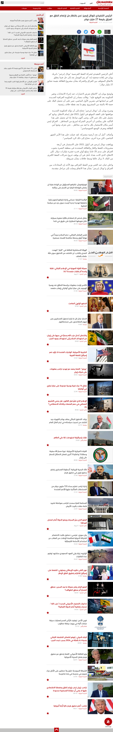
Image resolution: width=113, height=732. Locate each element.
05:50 (75, 460)
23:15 (80, 425)
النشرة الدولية (62, 8)
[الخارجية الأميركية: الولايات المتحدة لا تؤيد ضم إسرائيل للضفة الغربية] (100, 354)
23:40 (75, 544)
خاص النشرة (83, 274)
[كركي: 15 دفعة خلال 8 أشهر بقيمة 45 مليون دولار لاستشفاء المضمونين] (40, 69)
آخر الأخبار (39, 15)
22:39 (75, 391)
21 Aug (76, 274)
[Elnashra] (104, 2)
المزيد (23, 58)
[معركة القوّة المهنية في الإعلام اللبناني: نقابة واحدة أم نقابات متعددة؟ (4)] (100, 270)
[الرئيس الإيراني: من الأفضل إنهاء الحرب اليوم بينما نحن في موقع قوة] (40, 82)
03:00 (76, 341)
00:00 (75, 190)
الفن (91, 3)
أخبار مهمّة (87, 8)
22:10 (77, 626)
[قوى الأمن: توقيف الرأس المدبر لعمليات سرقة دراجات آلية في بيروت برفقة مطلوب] (100, 622)
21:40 (80, 259)
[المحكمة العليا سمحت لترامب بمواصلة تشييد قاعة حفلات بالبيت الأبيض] (100, 505)
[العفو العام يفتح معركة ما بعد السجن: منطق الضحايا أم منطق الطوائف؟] (100, 589)
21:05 (80, 576)
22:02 (75, 358)
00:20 (75, 240)
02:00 (76, 306)
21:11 (75, 208)
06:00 (76, 592)
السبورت (82, 3)
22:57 (75, 509)
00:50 (79, 643)
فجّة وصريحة (37, 8)
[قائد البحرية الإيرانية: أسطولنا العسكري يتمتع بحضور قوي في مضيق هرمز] (100, 472)
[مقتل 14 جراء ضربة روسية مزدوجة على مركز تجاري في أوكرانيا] (100, 388)
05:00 (76, 410)
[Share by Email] (93, 32)
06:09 (75, 660)
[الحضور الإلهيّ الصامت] (100, 304)
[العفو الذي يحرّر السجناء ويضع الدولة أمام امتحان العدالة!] (100, 522)
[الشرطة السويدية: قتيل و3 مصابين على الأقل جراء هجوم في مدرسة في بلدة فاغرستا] (100, 673)
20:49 (75, 559)
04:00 (76, 609)
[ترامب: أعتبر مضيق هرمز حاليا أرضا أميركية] (100, 706)
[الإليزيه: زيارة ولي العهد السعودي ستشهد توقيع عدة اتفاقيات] (100, 555)
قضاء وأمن (83, 440)
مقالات (49, 8)
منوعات (24, 8)
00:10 (75, 693)
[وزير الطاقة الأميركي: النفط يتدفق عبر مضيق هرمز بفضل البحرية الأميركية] (100, 656)
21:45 (75, 475)
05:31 (75, 708)
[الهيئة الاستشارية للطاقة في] (100, 254)
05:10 (75, 224)
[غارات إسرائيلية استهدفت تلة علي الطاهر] (100, 438)
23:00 (77, 440)
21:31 (75, 492)
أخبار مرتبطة (38, 64)
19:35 (80, 324)
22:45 (75, 676)
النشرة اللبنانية (75, 8)
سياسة (85, 258)
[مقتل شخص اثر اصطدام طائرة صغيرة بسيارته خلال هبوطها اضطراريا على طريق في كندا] (100, 220)
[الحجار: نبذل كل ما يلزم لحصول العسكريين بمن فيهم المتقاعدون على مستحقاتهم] (100, 321)
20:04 (75, 375)
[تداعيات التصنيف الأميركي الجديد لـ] (100, 606)
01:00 (75, 291)
